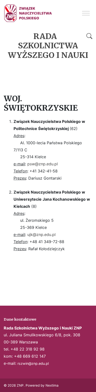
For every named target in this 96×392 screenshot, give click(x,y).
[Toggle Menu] (86, 13)
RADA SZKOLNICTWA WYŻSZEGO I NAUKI (48, 45)
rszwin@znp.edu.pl (33, 363)
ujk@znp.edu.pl (41, 234)
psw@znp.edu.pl (42, 163)
